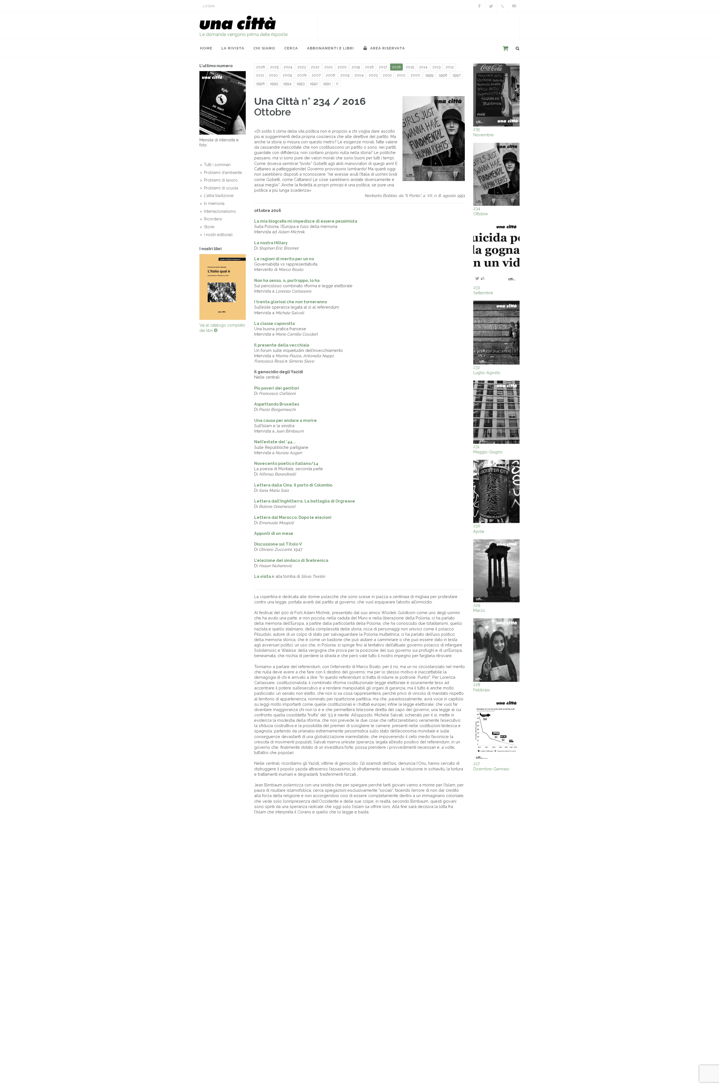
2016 (396, 67)
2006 (330, 75)
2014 (423, 67)
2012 (450, 67)
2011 (260, 75)
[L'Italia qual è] (222, 287)
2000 (415, 75)
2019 (356, 67)
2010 (273, 75)
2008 (302, 75)
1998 (443, 75)
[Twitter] (491, 6)
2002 (387, 75)
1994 (287, 84)
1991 (327, 84)
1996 (260, 84)
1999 (429, 75)
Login (209, 6)
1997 (456, 75)
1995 (274, 84)
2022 (315, 67)
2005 (344, 75)
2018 (369, 67)
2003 (373, 75)
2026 (260, 67)
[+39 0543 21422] (502, 6)
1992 (314, 84)
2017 (383, 67)
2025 (274, 67)
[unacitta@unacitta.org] (514, 6)
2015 (410, 67)
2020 (342, 67)
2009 (287, 75)
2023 (301, 67)
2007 (316, 75)
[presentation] (194, 287)
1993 (301, 84)
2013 (437, 67)
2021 (328, 67)
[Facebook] (479, 6)
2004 (359, 75)
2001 (401, 75)
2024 (288, 67)
